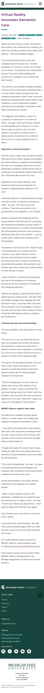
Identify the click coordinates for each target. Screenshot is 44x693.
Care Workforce (30, 35)
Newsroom (5, 603)
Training (4, 599)
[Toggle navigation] (40, 4)
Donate (4, 611)
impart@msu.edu (9, 624)
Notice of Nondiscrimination (28, 685)
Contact (4, 607)
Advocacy (21, 35)
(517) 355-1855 (9, 685)
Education (39, 35)
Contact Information (22, 673)
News (13, 38)
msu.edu (18, 685)
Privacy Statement (22, 677)
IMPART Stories (6, 38)
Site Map (22, 675)
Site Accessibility (22, 679)
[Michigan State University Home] (19, 587)
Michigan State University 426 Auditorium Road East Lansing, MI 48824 (12, 638)
